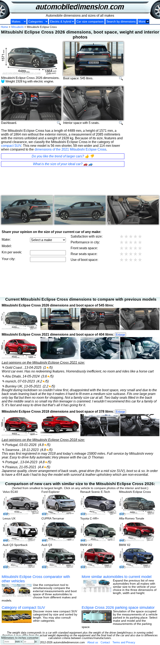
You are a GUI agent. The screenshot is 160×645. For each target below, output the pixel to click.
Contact (105, 642)
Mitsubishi (17, 27)
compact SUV (11, 145)
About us (92, 642)
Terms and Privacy (123, 642)
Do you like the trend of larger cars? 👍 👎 (63, 156)
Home (4, 27)
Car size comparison (90, 21)
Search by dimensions (121, 21)
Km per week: (12, 252)
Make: (6, 239)
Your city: (8, 259)
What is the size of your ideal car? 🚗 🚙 (62, 164)
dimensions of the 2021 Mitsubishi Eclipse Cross (70, 149)
